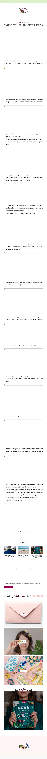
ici (21, 282)
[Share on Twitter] (7, 537)
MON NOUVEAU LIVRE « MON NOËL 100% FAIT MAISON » (37, 556)
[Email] (11, 537)
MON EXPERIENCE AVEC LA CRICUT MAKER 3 (10, 556)
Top (42, 756)
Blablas (19, 22)
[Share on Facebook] (5, 537)
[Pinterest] (9, 537)
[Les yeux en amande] (23, 10)
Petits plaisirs (25, 22)
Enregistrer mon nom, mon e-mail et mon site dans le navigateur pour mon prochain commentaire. (23, 583)
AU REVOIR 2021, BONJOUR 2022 (23, 556)
